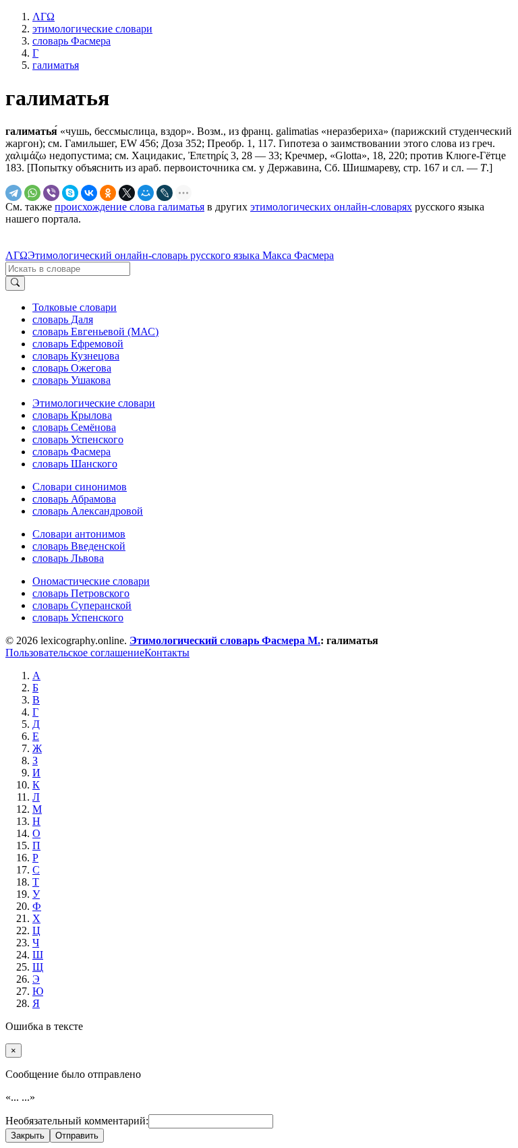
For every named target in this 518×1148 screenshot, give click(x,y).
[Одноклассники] (108, 193)
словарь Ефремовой (77, 343)
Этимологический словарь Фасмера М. (225, 640)
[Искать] (15, 283)
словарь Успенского (77, 439)
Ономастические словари (91, 581)
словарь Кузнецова (75, 356)
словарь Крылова (72, 415)
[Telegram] (13, 193)
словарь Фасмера (71, 451)
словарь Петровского (81, 593)
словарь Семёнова (74, 427)
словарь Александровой (87, 511)
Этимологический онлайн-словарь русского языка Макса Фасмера (181, 255)
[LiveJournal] (164, 193)
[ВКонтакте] (89, 193)
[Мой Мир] (146, 193)
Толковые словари (74, 307)
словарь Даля (62, 319)
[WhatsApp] (32, 193)
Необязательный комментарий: (76, 1120)
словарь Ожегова (71, 368)
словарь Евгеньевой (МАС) (95, 331)
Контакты (167, 652)
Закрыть (28, 1135)
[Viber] (51, 193)
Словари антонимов (78, 534)
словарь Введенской (78, 546)
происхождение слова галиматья (129, 206)
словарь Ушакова (71, 380)
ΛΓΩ (16, 255)
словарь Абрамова (74, 499)
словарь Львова (68, 558)
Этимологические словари (93, 403)
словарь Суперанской (82, 605)
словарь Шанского (74, 463)
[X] (127, 193)
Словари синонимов (79, 486)
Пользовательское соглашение (74, 652)
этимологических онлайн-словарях (331, 206)
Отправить (76, 1135)
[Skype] (70, 193)
